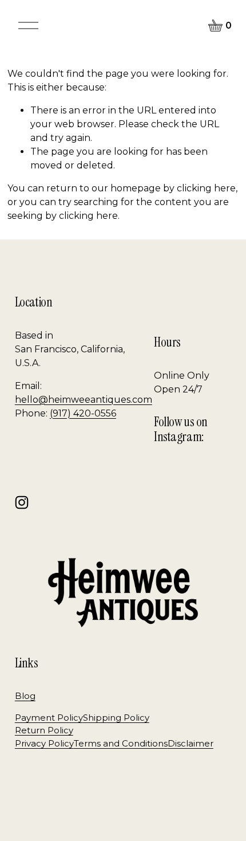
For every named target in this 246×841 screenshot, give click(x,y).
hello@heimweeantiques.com (83, 399)
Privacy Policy (44, 743)
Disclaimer (190, 743)
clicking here (206, 188)
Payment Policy (49, 718)
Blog (25, 696)
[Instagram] (22, 502)
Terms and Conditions (121, 743)
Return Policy (44, 730)
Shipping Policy (116, 718)
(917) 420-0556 (83, 413)
